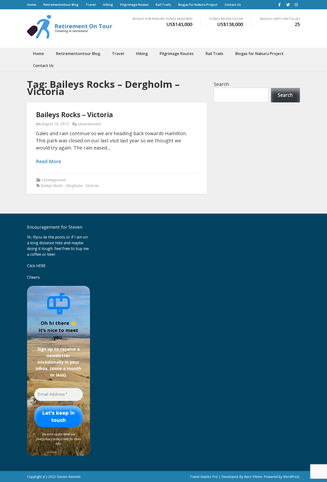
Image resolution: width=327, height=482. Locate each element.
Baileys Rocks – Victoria (74, 114)
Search (221, 84)
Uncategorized (54, 180)
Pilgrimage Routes (134, 4)
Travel (91, 4)
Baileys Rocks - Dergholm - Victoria (69, 185)
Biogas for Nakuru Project (197, 4)
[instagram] (296, 4)
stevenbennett (89, 124)
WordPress (291, 476)
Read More (48, 162)
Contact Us (233, 4)
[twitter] (288, 4)
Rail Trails (163, 4)
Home (31, 4)
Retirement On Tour (83, 26)
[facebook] (279, 4)
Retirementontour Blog (61, 4)
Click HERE (36, 265)
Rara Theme (253, 476)
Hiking (108, 4)
